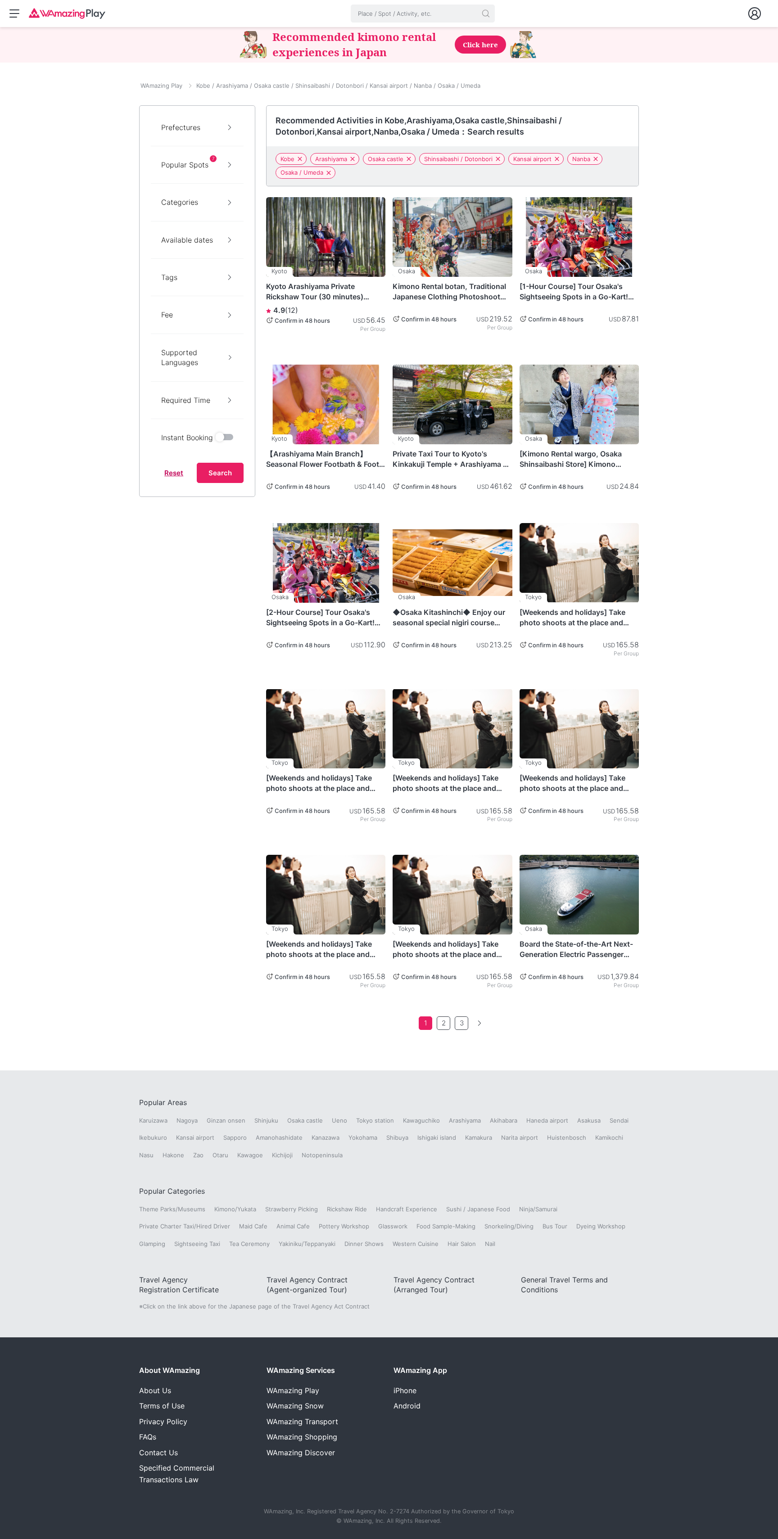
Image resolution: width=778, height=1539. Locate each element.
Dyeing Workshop (600, 1226)
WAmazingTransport (302, 1421)
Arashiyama (331, 158)
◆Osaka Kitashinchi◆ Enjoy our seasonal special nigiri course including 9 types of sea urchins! (449, 617)
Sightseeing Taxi (197, 1243)
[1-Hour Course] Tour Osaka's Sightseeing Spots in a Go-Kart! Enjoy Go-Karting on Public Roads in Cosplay (578, 292)
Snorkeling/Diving (509, 1226)
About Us (155, 1390)
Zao (198, 1155)
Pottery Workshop (344, 1226)
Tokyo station (375, 1120)
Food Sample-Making (445, 1226)
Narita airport (519, 1137)
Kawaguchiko (421, 1120)
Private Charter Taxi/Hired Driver (184, 1226)
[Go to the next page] (479, 1023)
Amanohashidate (279, 1137)
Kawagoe (250, 1155)
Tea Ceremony (249, 1243)
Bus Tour (555, 1226)
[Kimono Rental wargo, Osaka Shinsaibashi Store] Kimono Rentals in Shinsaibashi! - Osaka (575, 459)
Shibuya (397, 1137)
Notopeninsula (322, 1155)
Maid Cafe (253, 1226)
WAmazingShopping (302, 1436)
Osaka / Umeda (301, 172)
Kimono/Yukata (235, 1209)
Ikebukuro (153, 1137)
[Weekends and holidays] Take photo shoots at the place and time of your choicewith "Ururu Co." (572, 617)
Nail (490, 1243)
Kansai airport (532, 158)
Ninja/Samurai (538, 1209)
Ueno (339, 1120)
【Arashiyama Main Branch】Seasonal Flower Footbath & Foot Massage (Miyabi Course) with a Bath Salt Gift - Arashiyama (322, 459)
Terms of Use (162, 1405)
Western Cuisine (416, 1243)
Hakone (173, 1155)
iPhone (405, 1390)
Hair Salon (462, 1243)
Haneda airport (547, 1120)
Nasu (146, 1155)
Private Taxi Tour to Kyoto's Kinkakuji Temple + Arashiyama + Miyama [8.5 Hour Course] (450, 459)
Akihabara (503, 1120)
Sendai (619, 1120)
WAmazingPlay (293, 1390)
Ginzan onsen (226, 1120)
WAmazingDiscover (301, 1452)
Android (407, 1405)
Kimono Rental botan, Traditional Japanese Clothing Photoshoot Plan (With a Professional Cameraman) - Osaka (449, 292)
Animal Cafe (293, 1226)
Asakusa (589, 1120)
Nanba (581, 158)
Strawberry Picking (291, 1209)
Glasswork (392, 1226)
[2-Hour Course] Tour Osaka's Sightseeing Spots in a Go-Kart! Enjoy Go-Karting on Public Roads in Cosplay (324, 617)
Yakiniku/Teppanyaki (307, 1243)
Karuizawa (153, 1120)
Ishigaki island (436, 1137)
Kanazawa (325, 1137)
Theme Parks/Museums (172, 1209)
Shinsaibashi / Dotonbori (458, 158)
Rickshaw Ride (347, 1209)
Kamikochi (609, 1137)
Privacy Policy (163, 1421)
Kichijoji (282, 1155)
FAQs (147, 1436)
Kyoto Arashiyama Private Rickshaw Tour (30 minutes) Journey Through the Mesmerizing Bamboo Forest (315, 292)
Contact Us (158, 1452)
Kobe (287, 158)
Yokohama (362, 1137)
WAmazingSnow (295, 1405)
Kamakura (478, 1137)
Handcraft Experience (406, 1209)
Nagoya (187, 1120)
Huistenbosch (566, 1137)
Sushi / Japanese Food (478, 1209)
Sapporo (235, 1137)
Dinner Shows (364, 1243)
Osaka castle (385, 158)
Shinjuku (266, 1120)
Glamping (152, 1243)
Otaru (220, 1155)
